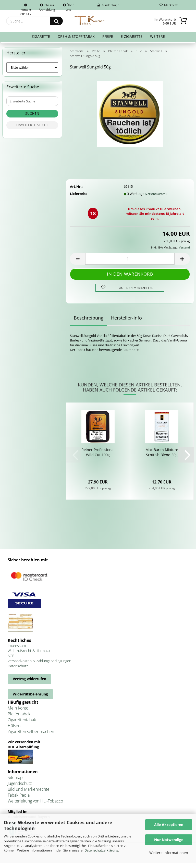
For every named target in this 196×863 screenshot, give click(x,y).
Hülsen (14, 725)
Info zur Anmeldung (47, 6)
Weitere (157, 36)
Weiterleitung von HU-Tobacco (35, 801)
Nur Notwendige (168, 839)
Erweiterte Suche (32, 125)
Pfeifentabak (19, 714)
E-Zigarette (131, 36)
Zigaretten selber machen (31, 731)
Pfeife (107, 36)
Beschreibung (88, 318)
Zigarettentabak (22, 720)
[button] (77, 259)
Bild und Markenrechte (29, 789)
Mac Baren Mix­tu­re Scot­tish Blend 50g (161, 452)
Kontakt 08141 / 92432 (25, 8)
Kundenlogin (109, 5)
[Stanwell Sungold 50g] (130, 112)
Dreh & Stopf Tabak (76, 36)
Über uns (70, 6)
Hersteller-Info (126, 318)
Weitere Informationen (168, 852)
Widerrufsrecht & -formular (29, 650)
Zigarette (41, 36)
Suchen (32, 113)
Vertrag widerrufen (29, 678)
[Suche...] (56, 21)
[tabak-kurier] (89, 20)
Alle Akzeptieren (168, 824)
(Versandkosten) (155, 194)
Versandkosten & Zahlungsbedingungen (39, 660)
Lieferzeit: (78, 193)
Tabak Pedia (19, 795)
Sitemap (15, 777)
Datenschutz (18, 666)
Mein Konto (18, 708)
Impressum (17, 645)
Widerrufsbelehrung (30, 694)
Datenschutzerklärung (101, 850)
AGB (11, 655)
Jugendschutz (20, 783)
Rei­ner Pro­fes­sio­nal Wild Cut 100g (98, 452)
